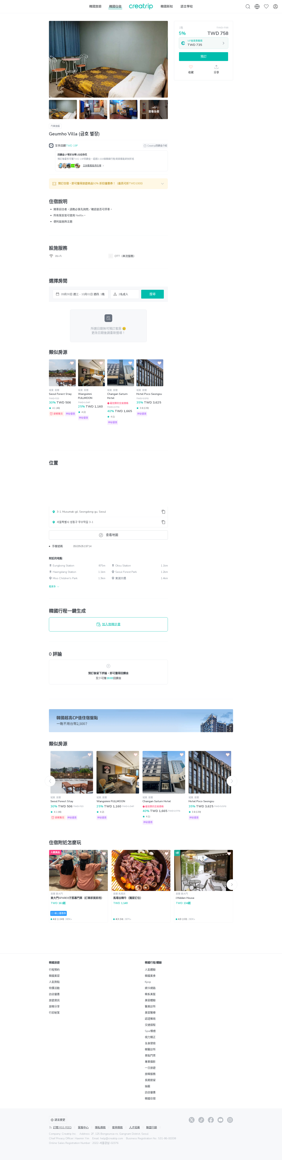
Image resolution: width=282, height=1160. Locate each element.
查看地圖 (112, 535)
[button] (108, 183)
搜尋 (152, 294)
